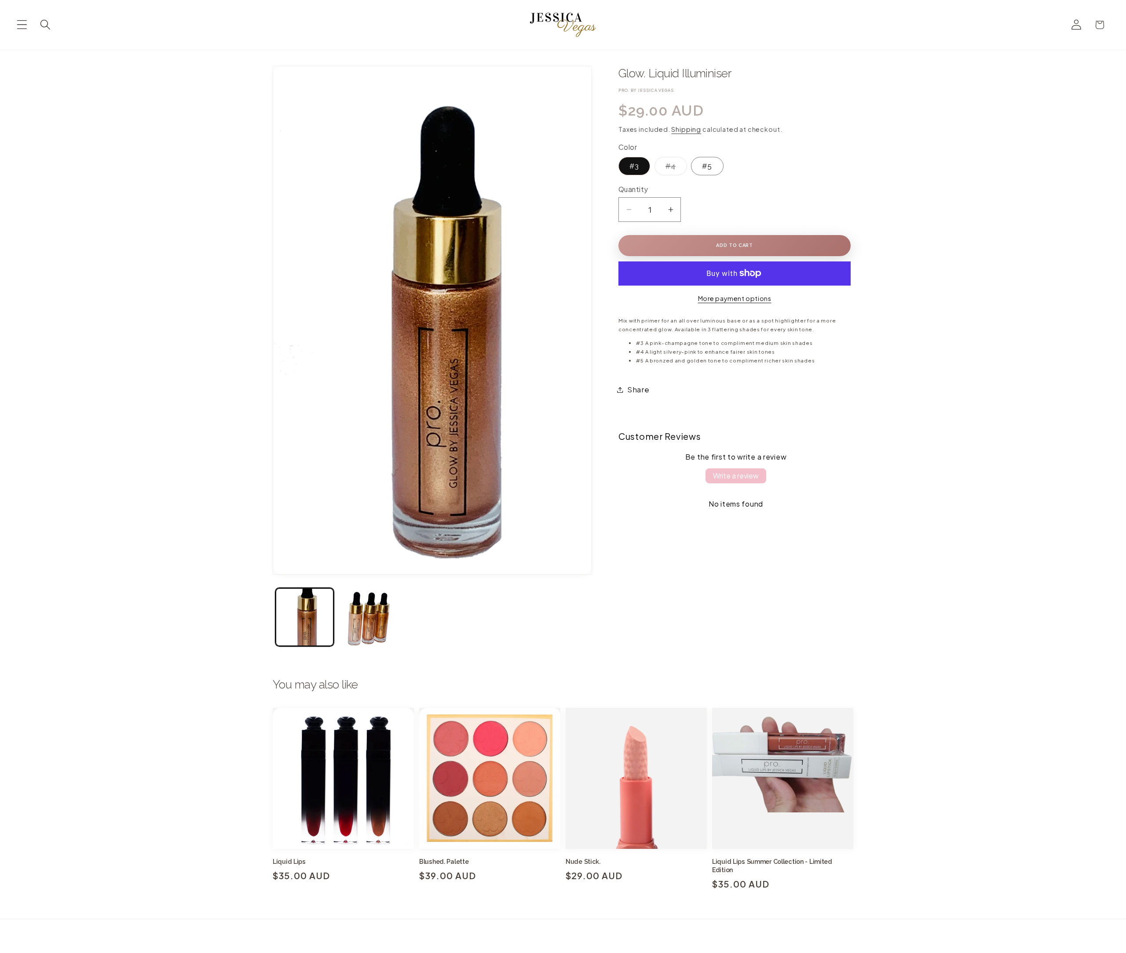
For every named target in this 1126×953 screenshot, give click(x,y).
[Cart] (1099, 24)
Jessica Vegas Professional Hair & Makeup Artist (554, 948)
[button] (22, 24)
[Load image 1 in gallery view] (304, 617)
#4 (665, 168)
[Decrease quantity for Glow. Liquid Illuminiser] (629, 209)
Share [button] (638, 389)
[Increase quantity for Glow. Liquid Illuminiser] (670, 209)
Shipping (686, 129)
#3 (634, 165)
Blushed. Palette (443, 861)
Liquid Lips (289, 861)
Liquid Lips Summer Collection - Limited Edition (772, 865)
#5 (707, 165)
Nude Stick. (583, 861)
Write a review (736, 475)
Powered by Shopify (642, 948)
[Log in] (1076, 24)
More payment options (734, 298)
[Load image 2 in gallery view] (368, 617)
